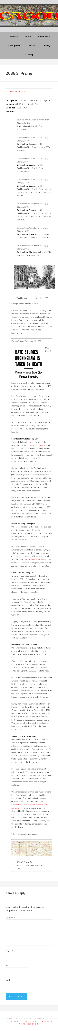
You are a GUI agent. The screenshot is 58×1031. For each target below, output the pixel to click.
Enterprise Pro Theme (17, 1021)
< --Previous (11, 91)
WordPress (25, 1024)
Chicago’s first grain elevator (36, 559)
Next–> (25, 91)
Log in (35, 1024)
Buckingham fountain (36, 445)
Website (10, 980)
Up (19, 91)
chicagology (29, 17)
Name (9, 950)
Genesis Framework (42, 1021)
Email (9, 965)
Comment (11, 917)
